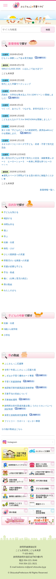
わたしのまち (10, 290)
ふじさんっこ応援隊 (13, 363)
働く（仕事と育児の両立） (16, 278)
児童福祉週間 (10, 399)
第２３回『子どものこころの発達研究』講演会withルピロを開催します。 (27, 132)
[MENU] (3, 5)
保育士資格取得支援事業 (15, 415)
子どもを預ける (11, 212)
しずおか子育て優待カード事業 (19, 375)
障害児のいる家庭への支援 (16, 260)
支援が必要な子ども (13, 266)
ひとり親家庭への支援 (14, 254)
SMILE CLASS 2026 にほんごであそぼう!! (22, 69)
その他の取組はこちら (11, 429)
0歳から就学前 (10, 329)
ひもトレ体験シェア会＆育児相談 (17, 58)
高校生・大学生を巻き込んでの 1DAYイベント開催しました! (27, 96)
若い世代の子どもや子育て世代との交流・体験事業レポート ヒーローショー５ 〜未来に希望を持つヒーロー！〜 (27, 161)
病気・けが (9, 248)
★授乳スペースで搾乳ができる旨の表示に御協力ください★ (27, 177)
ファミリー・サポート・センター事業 (22, 421)
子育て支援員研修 (12, 381)
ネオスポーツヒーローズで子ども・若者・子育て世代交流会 (27, 146)
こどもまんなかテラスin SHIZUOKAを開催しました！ (26, 119)
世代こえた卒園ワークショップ (16, 84)
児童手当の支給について (15, 393)
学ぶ (6, 236)
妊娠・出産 (9, 242)
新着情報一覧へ (47, 190)
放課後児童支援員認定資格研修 (19, 388)
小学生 (7, 335)
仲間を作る (9, 224)
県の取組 (8, 284)
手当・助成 (9, 272)
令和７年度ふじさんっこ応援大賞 (20, 370)
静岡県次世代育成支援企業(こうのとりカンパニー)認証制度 (28, 407)
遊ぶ (6, 230)
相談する (8, 218)
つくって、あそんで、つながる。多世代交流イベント (26, 108)
